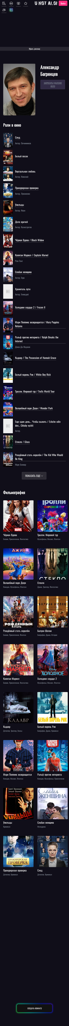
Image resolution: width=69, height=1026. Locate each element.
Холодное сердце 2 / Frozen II (30, 307)
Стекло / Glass (22, 442)
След (17, 137)
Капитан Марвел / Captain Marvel (31, 255)
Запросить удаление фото (53, 84)
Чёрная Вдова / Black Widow (29, 240)
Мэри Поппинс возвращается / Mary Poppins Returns (37, 324)
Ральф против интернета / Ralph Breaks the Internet (36, 339)
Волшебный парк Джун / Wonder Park (34, 408)
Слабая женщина (23, 272)
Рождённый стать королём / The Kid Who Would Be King (39, 457)
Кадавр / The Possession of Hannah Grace (35, 358)
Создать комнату (34, 1008)
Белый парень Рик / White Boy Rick (33, 374)
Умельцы (19, 205)
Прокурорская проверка (27, 188)
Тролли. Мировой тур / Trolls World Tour (35, 391)
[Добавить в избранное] (6, 503)
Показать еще (33, 476)
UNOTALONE (47, 3)
